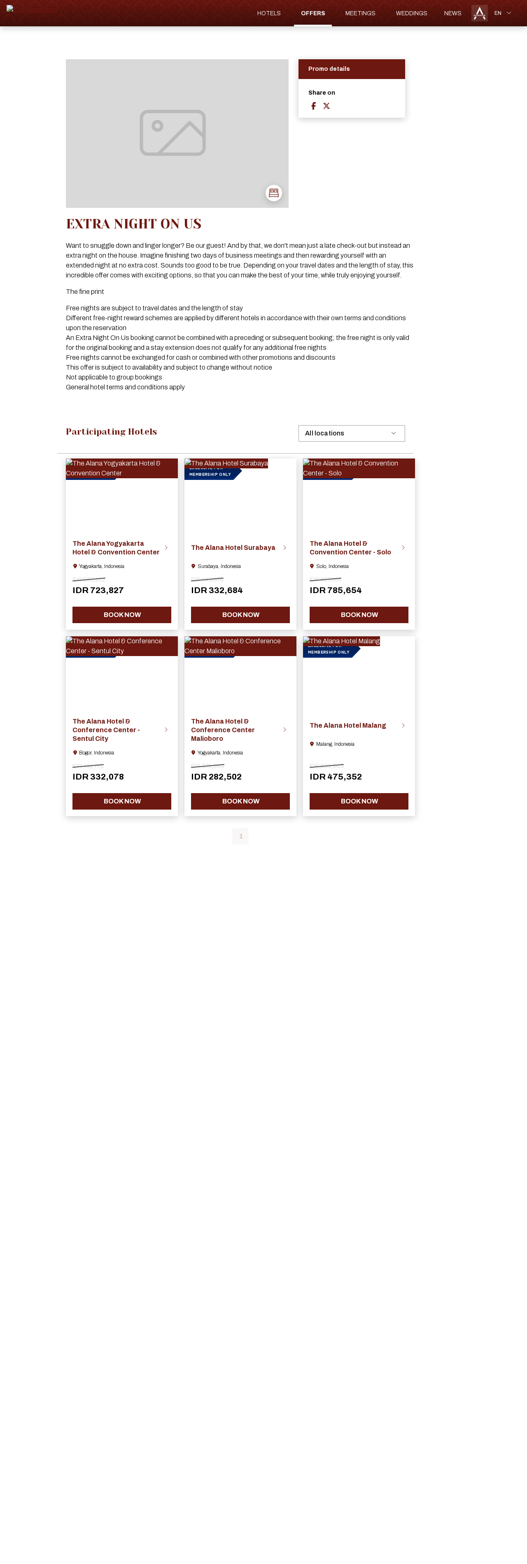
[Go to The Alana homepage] (32, 9)
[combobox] (504, 13)
